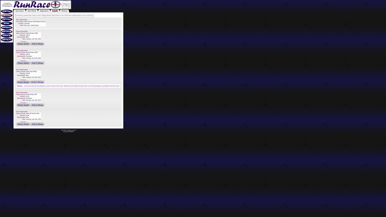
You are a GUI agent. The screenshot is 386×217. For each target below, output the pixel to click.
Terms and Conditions (68, 131)
